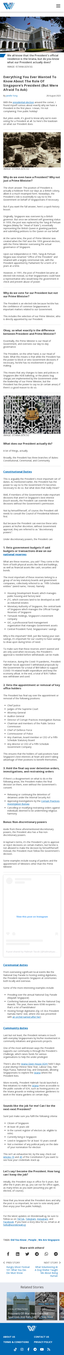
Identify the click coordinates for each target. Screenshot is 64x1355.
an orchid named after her (26, 1016)
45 (21, 1157)
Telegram (31, 1218)
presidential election (23, 102)
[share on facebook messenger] (55, 1254)
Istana (37, 1072)
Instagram (42, 1218)
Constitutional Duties (17, 472)
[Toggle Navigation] (58, 5)
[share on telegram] (36, 1254)
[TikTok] (15, 1349)
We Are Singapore (49, 1239)
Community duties (15, 1028)
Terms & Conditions (16, 1342)
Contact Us (41, 1336)
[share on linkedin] (17, 1254)
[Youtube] (42, 1349)
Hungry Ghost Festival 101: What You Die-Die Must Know (18, 1267)
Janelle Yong (11, 95)
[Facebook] (28, 1349)
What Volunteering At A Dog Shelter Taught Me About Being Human (46, 1269)
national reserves (14, 554)
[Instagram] (22, 1349)
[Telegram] (35, 1349)
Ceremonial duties (15, 965)
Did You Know (18, 1239)
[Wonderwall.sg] (9, 6)
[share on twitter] (27, 1254)
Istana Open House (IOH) (34, 1063)
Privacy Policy (43, 1342)
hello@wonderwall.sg (14, 1224)
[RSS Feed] (48, 1349)
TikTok (20, 1218)
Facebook (8, 1221)
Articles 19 (8, 1157)
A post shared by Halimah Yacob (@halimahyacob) (32, 951)
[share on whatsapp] (46, 1254)
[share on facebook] (8, 1254)
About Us (9, 1336)
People (32, 1239)
